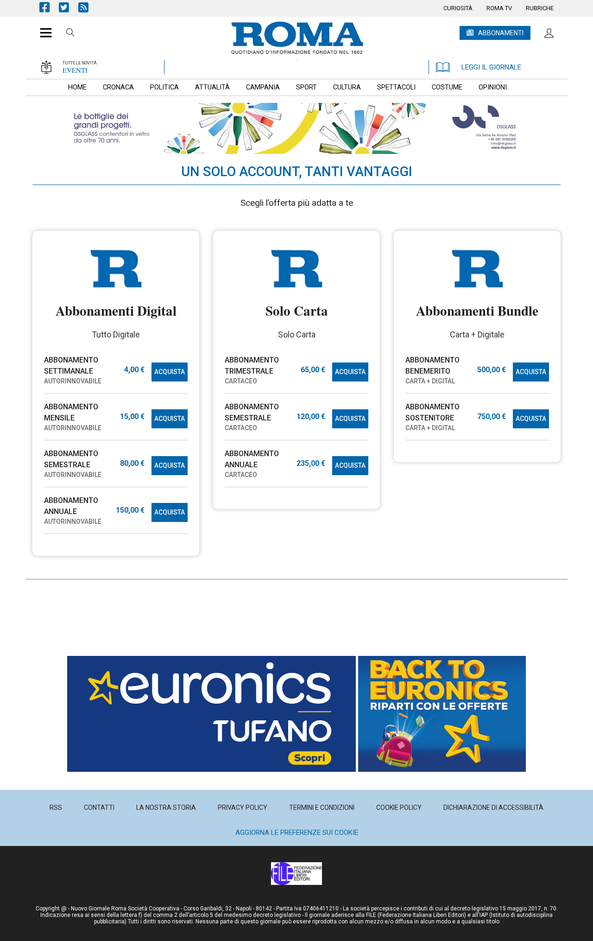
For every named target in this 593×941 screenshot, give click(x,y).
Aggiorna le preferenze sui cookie (296, 832)
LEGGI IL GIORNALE (491, 67)
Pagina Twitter (68, 7)
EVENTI (75, 70)
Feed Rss (88, 7)
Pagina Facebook (49, 7)
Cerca (70, 34)
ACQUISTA (169, 371)
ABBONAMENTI (501, 33)
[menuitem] (457, 8)
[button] (42, 28)
